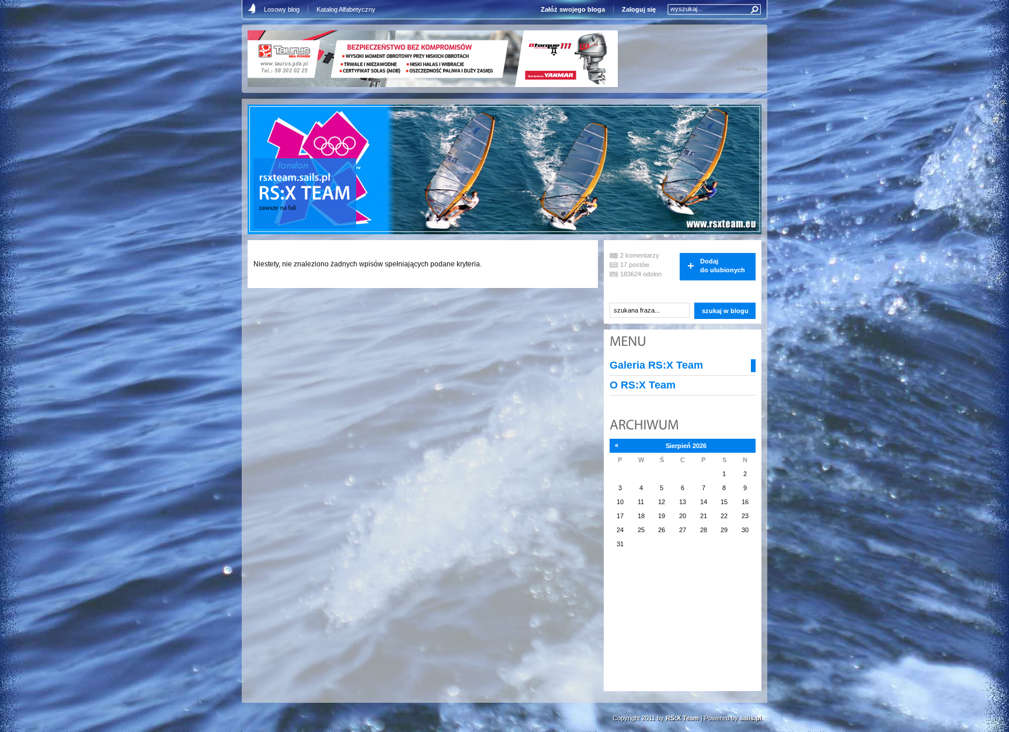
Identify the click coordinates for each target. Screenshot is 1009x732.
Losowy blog (282, 9)
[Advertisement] (668, 626)
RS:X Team (682, 717)
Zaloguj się (639, 9)
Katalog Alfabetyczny (345, 9)
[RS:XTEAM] (304, 194)
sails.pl (750, 717)
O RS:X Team (643, 385)
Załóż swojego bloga (573, 9)
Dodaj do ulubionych (722, 265)
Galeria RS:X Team (656, 365)
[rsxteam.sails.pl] (295, 178)
